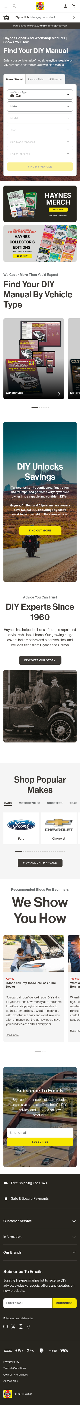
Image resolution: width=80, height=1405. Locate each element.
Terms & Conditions (14, 1368)
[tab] (15, 79)
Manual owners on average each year (40, 26)
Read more (12, 1035)
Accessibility (10, 1381)
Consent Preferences (15, 1374)
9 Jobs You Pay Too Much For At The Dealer (31, 984)
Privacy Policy (11, 1361)
